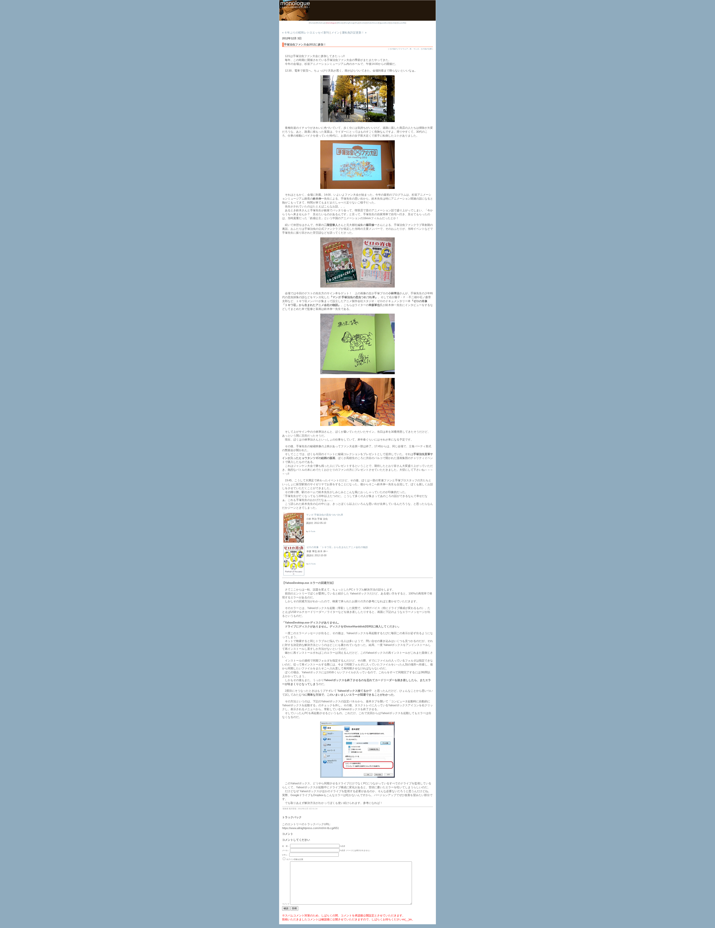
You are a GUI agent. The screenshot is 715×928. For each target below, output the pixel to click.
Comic (362, 23)
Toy (356, 23)
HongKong (349, 23)
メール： (286, 850)
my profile (401, 23)
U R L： (285, 855)
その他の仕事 (426, 49)
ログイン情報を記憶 (294, 859)
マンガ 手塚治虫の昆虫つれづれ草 (324, 514)
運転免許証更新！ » (354, 32)
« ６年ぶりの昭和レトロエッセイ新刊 (305, 32)
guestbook (385, 23)
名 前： (286, 846)
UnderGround (373, 23)
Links (393, 23)
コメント (286, 904)
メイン (335, 32)
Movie (340, 23)
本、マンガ (414, 49)
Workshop (320, 23)
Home (311, 23)
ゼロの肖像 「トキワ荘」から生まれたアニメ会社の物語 (337, 547)
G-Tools (312, 531)
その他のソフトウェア (398, 49)
